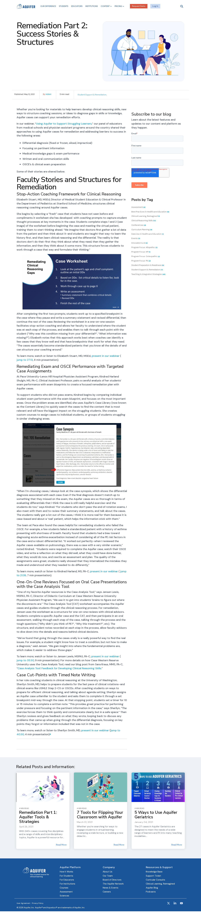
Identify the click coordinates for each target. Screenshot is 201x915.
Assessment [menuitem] (66, 891)
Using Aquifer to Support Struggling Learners (64, 123)
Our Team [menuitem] (108, 875)
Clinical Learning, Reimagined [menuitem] (160, 883)
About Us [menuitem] (107, 871)
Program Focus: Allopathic (144, 247)
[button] (168, 903)
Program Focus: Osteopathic (145, 256)
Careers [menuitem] (107, 891)
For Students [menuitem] (66, 875)
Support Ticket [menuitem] (153, 875)
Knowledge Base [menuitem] (154, 871)
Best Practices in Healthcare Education (150, 211)
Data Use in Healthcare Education (147, 234)
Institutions (91, 6)
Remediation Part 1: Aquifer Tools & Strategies (38, 817)
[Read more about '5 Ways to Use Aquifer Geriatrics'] (158, 787)
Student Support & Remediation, (92, 94)
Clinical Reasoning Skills (143, 220)
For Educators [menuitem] (67, 879)
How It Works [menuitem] (66, 871)
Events (135, 238)
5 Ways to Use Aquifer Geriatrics (155, 815)
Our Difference (48, 6)
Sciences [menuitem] (64, 895)
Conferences (138, 225)
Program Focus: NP (140, 252)
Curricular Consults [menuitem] (155, 879)
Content (105, 6)
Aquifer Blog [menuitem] (152, 887)
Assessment (138, 207)
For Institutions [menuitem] (67, 883)
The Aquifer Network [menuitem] (113, 883)
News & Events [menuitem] (110, 887)
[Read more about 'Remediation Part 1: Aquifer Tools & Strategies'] (42, 787)
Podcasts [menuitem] (151, 891)
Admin (48, 94)
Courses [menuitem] (64, 887)
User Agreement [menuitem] (23, 903)
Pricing (118, 6)
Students (63, 6)
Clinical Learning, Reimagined (145, 216)
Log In (155, 6)
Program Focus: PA (141, 261)
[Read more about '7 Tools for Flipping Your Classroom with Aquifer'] (100, 787)
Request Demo (138, 6)
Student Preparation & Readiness (147, 265)
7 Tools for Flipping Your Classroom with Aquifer (100, 815)
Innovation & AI (139, 243)
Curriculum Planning (141, 229)
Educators (77, 6)
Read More (61, 845)
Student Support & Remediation (147, 269)
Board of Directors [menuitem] (112, 879)
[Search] (182, 6)
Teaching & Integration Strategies (148, 274)
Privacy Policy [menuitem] (37, 903)
